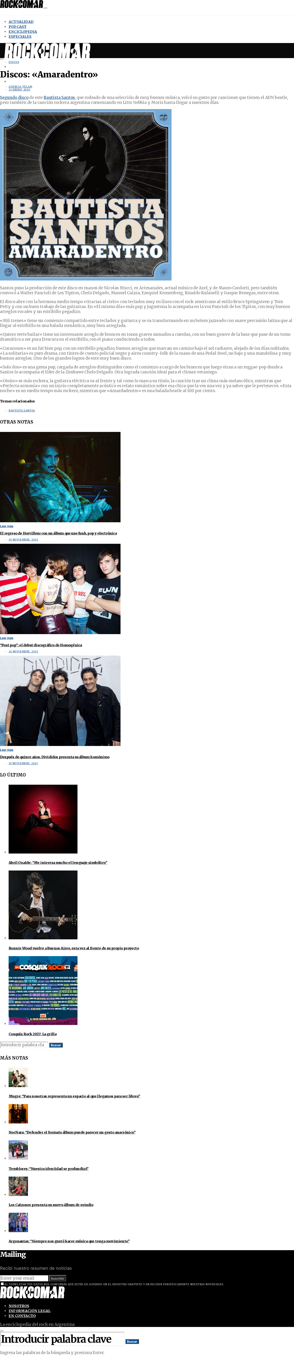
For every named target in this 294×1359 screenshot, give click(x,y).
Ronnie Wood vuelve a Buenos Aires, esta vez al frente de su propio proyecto (74, 948)
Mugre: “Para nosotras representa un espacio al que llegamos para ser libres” (74, 1096)
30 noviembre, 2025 (23, 539)
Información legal (29, 1311)
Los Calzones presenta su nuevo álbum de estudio (51, 1205)
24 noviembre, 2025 (23, 651)
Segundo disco (14, 97)
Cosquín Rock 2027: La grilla (32, 1034)
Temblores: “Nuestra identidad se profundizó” (49, 1168)
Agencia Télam (20, 86)
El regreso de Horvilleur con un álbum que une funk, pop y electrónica (58, 533)
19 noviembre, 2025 (23, 763)
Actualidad (21, 22)
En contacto (22, 1316)
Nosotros (19, 1306)
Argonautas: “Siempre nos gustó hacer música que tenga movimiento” (69, 1241)
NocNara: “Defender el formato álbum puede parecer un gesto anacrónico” (72, 1132)
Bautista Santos (59, 97)
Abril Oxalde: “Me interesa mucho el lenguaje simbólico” (58, 862)
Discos (14, 62)
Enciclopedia (23, 31)
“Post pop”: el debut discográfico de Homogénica (41, 645)
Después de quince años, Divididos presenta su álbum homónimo (54, 757)
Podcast (17, 27)
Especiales (20, 36)
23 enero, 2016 (19, 89)
